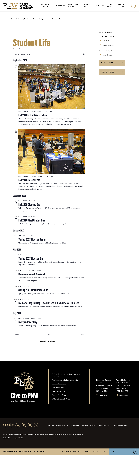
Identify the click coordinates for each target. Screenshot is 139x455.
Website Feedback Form (61, 399)
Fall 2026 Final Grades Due (31, 220)
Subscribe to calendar (48, 341)
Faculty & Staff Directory (61, 395)
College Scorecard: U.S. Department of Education (66, 375)
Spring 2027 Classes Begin (32, 239)
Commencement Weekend (31, 274)
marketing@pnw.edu (76, 434)
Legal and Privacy (104, 425)
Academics (60, 6)
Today (49, 334)
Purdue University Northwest (24, 451)
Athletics (100, 6)
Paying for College (73, 6)
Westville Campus (107, 45)
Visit (87, 452)
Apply (95, 452)
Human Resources (59, 384)
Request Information (71, 452)
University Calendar (105, 32)
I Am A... (114, 452)
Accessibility (75, 425)
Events (15, 49)
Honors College (107, 55)
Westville (123, 395)
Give (104, 452)
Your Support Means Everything (23, 401)
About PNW (110, 6)
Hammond (103, 395)
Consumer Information (89, 425)
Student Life (105, 41)
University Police (58, 391)
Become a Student (45, 6)
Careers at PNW (58, 388)
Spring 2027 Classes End (30, 258)
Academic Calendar (108, 36)
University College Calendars (108, 51)
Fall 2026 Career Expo (29, 180)
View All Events (108, 63)
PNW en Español (121, 6)
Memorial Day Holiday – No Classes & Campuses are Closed (48, 303)
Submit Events (107, 72)
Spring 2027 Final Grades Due (33, 290)
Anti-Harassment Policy (120, 425)
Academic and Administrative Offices (65, 380)
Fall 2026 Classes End (29, 205)
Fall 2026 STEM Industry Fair (32, 115)
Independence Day (27, 322)
